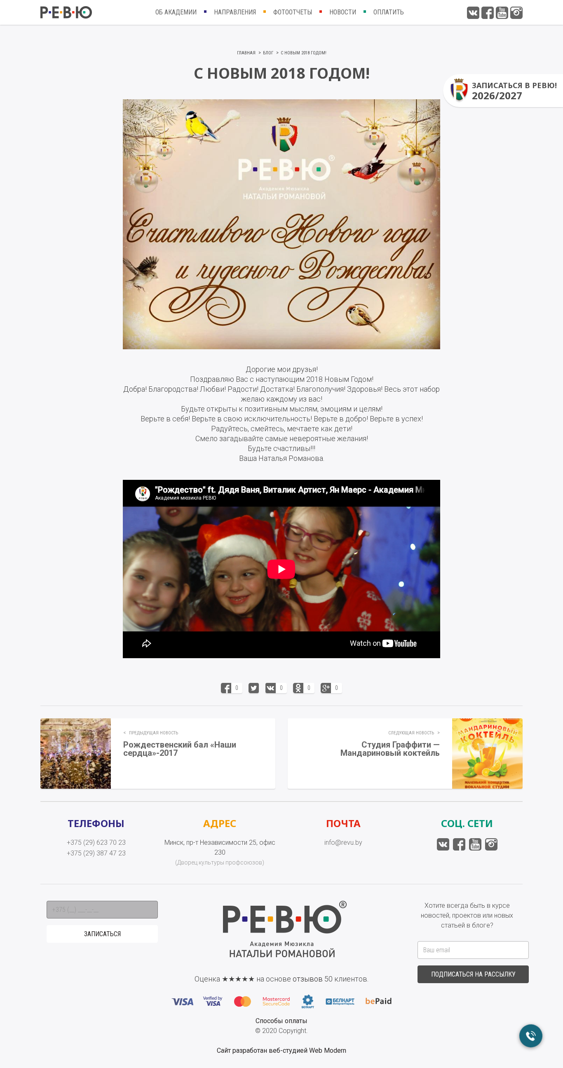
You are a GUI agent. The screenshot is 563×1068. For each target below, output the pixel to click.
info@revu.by (343, 842)
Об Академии (176, 12)
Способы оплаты (281, 1021)
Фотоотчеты (292, 12)
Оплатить (388, 12)
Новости (342, 12)
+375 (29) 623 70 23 (96, 842)
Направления (235, 12)
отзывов (308, 979)
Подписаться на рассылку (473, 974)
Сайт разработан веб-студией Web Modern (281, 1050)
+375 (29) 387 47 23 (96, 853)
